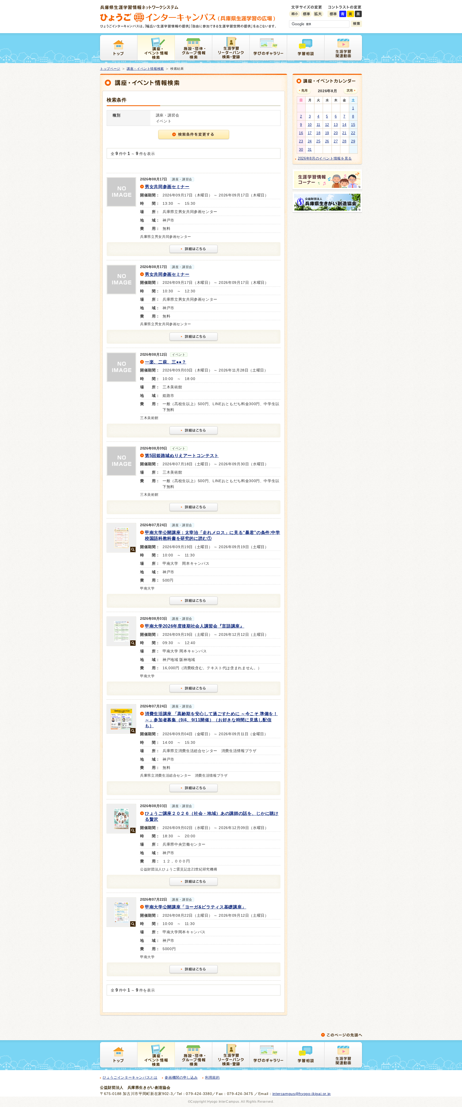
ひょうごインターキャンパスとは (130, 1077)
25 (318, 141)
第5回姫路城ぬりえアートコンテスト (182, 455)
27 (336, 141)
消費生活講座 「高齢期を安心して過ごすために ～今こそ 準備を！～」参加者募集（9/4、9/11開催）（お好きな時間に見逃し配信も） (211, 719)
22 (353, 133)
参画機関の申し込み (181, 1077)
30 (301, 150)
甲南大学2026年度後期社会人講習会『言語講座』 (194, 626)
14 (344, 125)
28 (344, 141)
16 (301, 133)
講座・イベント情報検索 (145, 69)
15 (353, 125)
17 (310, 133)
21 (344, 133)
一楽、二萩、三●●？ (165, 362)
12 (327, 125)
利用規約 (212, 1077)
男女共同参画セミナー (167, 186)
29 (353, 141)
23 (301, 141)
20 (336, 133)
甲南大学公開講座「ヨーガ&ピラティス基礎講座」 (195, 907)
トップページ (110, 69)
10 (310, 125)
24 (310, 141)
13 (336, 125)
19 (327, 133)
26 (327, 141)
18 (318, 133)
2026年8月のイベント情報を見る (325, 158)
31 (310, 150)
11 (318, 125)
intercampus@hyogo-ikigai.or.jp (301, 1093)
